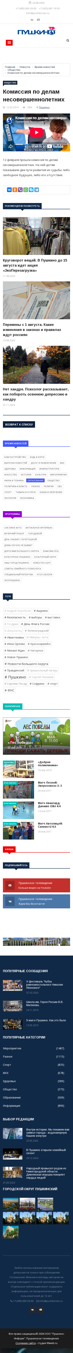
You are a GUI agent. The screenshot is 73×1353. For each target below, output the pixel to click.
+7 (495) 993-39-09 (26, 8)
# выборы (35, 617)
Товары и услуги (26, 492)
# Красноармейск (39, 644)
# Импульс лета (37, 637)
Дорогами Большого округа (21, 551)
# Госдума (11, 624)
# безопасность (15, 617)
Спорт (8, 492)
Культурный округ (45, 556)
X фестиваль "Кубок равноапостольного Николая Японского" (44, 984)
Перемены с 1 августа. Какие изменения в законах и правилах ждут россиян (32, 330)
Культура (40, 474)
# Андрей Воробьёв (17, 611)
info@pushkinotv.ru (37, 13)
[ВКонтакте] (9, 189)
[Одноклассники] (14, 189)
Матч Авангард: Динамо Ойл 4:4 (49, 805)
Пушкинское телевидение (35, 885)
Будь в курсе (37, 457)
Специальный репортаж (18, 574)
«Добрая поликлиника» (48, 764)
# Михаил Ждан (14, 650)
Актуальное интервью (39, 527)
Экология (10, 498)
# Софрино (37, 683)
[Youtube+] (38, 19)
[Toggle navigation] (9, 43)
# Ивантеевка (14, 637)
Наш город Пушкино (16, 562)
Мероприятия (58, 474)
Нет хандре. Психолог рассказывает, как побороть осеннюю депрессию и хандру (36, 394)
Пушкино (44, 107)
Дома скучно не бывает (18, 545)
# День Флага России (35, 624)
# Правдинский (14, 670)
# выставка (52, 617)
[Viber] (20, 189)
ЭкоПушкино (12, 580)
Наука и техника (14, 480)
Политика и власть (15, 486)
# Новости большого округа (26, 664)
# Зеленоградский (37, 630)
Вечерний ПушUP (14, 533)
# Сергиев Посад (15, 683)
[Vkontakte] (32, 19)
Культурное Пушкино (17, 556)
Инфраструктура (49, 468)
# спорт (52, 683)
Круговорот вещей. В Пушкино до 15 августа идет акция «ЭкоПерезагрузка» (35, 265)
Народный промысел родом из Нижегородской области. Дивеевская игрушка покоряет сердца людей (46, 1173)
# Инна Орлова (14, 644)
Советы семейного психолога (22, 568)
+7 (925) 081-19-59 (49, 8)
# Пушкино (15, 677)
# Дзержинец (13, 630)
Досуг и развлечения (43, 462)
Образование (35, 480)
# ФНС (9, 690)
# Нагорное (35, 650)
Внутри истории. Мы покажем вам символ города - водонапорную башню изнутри (47, 1132)
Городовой (35, 533)
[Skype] (31, 189)
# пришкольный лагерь (42, 670)
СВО (59, 486)
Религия (49, 486)
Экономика (27, 498)
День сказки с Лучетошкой (20, 539)
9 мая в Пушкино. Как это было (46, 1020)
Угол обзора (44, 574)
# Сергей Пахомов (41, 677)
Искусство (10, 474)
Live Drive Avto (13, 527)
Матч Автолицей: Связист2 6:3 (50, 825)
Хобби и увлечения (51, 492)
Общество (10, 82)
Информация (27, 468)
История (26, 474)
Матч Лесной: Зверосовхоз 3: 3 (50, 784)
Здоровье (10, 468)
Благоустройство (15, 457)
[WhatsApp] (25, 189)
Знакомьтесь (51, 551)
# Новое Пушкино (16, 657)
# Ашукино (41, 611)
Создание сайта (26, 1343)
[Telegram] (36, 189)
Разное (35, 486)
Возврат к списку (19, 424)
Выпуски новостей (15, 462)
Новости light (42, 562)
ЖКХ (62, 462)
